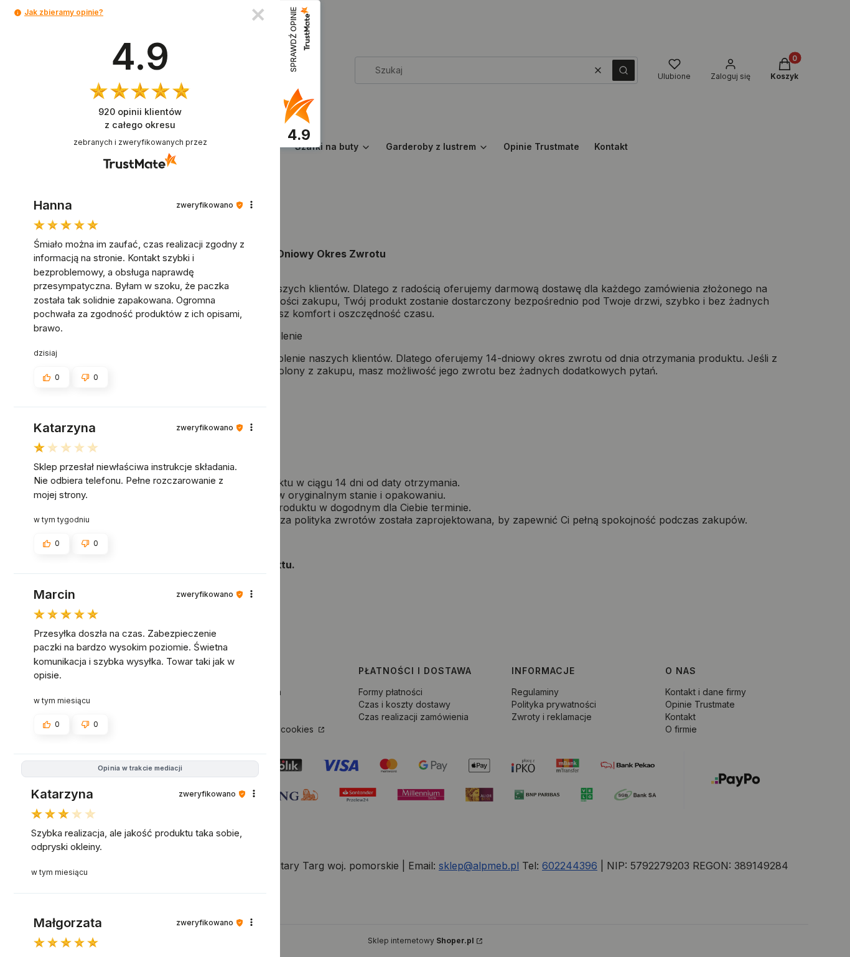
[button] (18, 13)
